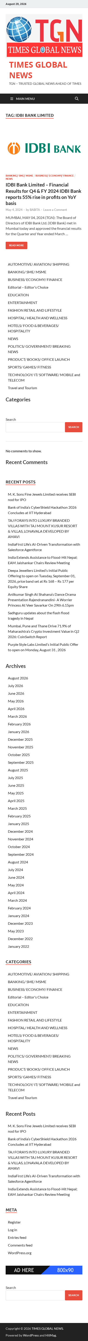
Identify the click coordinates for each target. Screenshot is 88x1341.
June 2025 (16, 785)
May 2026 (16, 701)
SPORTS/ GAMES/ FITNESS (29, 367)
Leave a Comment (55, 210)
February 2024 (19, 908)
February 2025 (19, 816)
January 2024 (18, 915)
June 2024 (16, 877)
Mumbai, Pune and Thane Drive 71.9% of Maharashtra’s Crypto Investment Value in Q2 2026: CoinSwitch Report (43, 631)
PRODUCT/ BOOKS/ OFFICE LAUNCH (39, 359)
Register (14, 1222)
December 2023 (20, 923)
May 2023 (16, 931)
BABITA (35, 210)
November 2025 (20, 747)
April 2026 (16, 708)
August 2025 (18, 770)
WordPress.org (19, 1253)
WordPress (31, 1335)
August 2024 (18, 862)
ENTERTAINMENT (22, 302)
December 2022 (20, 938)
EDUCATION (18, 295)
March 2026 (17, 716)
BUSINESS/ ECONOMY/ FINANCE (54, 175)
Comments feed (20, 1245)
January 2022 (18, 946)
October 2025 (19, 754)
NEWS (9, 178)
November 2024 (20, 839)
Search (11, 419)
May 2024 (16, 885)
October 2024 (19, 846)
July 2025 (15, 777)
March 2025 (17, 808)
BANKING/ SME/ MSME (19, 175)
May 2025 (16, 793)
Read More (15, 244)
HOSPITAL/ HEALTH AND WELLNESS (37, 318)
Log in (12, 1230)
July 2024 (15, 869)
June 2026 (16, 693)
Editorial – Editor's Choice (28, 287)
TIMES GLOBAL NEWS (38, 70)
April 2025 (16, 800)
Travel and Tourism (22, 388)
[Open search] (76, 99)
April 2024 (16, 892)
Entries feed (17, 1237)
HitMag (50, 1335)
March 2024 (17, 900)
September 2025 (21, 762)
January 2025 (18, 823)
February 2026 (19, 724)
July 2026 (15, 685)
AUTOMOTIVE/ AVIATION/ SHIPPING (38, 264)
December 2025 (20, 739)
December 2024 (20, 831)
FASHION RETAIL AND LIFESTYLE (35, 310)
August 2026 (18, 678)
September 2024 (21, 854)
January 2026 (18, 731)
